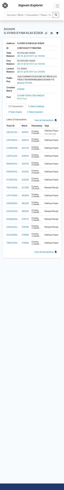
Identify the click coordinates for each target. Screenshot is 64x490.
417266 (25, 187)
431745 (25, 148)
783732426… (12, 187)
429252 (25, 156)
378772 (25, 219)
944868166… (12, 219)
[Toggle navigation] (57, 6)
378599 (20, 89)
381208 (25, 203)
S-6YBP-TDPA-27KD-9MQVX (30, 95)
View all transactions (44, 120)
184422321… (12, 227)
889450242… (12, 164)
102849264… (12, 203)
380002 (25, 211)
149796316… (12, 140)
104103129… (12, 211)
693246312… (12, 171)
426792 (25, 164)
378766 (25, 227)
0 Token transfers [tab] (35, 112)
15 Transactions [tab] (15, 106)
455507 (25, 132)
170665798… (12, 148)
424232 (25, 171)
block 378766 (25, 83)
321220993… (12, 235)
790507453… (12, 243)
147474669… (12, 195)
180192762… (12, 132)
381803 (25, 195)
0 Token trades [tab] (15, 112)
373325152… (12, 180)
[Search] (56, 15)
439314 (25, 140)
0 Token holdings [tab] (36, 106)
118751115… (12, 156)
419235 (25, 180)
